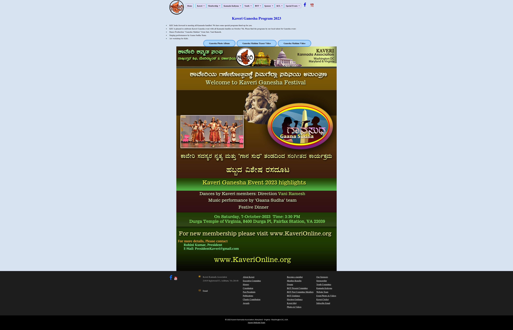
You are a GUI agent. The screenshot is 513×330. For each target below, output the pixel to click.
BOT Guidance (293, 295)
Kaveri (200, 5)
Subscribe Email (323, 303)
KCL (279, 5)
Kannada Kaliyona (231, 5)
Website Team (322, 291)
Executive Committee (252, 280)
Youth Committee (323, 284)
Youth (247, 5)
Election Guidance (295, 299)
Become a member (295, 276)
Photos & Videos (294, 306)
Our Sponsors (322, 276)
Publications (248, 295)
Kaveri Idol (291, 303)
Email (205, 290)
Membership (213, 5)
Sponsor (267, 5)
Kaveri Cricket (322, 299)
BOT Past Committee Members (300, 291)
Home (189, 5)
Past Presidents (249, 291)
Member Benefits (294, 280)
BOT (257, 5)
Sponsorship (321, 280)
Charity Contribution (251, 299)
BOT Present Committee (297, 288)
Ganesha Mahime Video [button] (294, 43)
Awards (246, 303)
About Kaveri (248, 276)
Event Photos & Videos (326, 295)
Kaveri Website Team (256, 322)
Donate (290, 284)
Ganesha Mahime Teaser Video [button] (256, 43)
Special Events (292, 5)
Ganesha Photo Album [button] (219, 43)
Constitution (248, 288)
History (246, 284)
